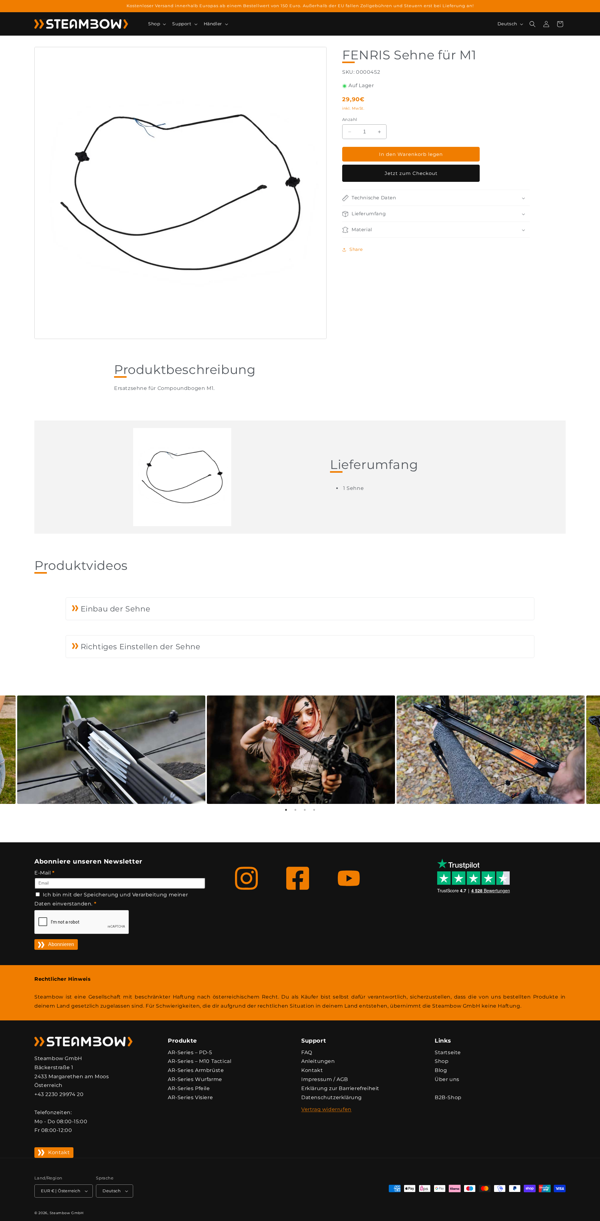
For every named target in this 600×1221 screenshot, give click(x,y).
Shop (441, 1061)
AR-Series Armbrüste (196, 1070)
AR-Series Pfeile (189, 1088)
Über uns (447, 1079)
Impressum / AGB (324, 1079)
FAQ (306, 1052)
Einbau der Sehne (114, 608)
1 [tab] (286, 810)
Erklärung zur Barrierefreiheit (340, 1088)
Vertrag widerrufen (326, 1109)
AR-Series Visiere (190, 1097)
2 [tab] (295, 810)
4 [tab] (314, 810)
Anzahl (349, 119)
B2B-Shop (448, 1097)
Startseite (448, 1052)
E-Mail (44, 873)
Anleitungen (318, 1061)
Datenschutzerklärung (331, 1097)
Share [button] (356, 249)
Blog (441, 1070)
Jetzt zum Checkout (411, 173)
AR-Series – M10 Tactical (199, 1061)
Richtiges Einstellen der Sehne (139, 646)
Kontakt (59, 1152)
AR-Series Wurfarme (195, 1079)
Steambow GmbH (67, 1213)
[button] (156, 23)
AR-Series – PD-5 (190, 1052)
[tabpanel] (300, 749)
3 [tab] (305, 810)
